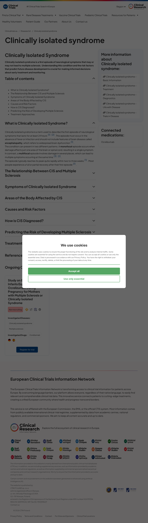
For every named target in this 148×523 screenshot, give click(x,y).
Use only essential (74, 278)
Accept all (73, 271)
